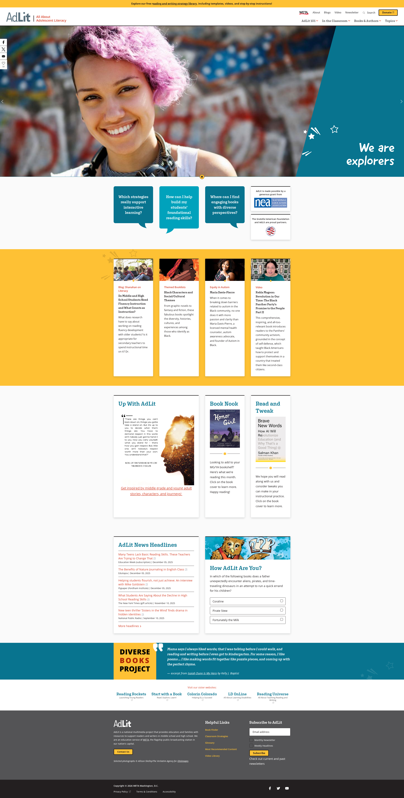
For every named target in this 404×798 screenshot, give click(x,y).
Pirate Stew (220, 611)
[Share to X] (3, 49)
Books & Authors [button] (366, 21)
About (316, 12)
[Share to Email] (3, 56)
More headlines (128, 626)
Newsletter (352, 12)
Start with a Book (166, 697)
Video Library (212, 755)
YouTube (286, 788)
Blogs (327, 12)
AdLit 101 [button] (308, 21)
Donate (390, 12)
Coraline (218, 601)
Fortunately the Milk (226, 620)
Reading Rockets (130, 697)
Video (338, 12)
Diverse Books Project (134, 661)
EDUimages (183, 761)
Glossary (209, 742)
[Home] (36, 19)
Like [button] (3, 63)
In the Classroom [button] (335, 21)
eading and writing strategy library (175, 3)
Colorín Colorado (201, 697)
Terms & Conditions (146, 791)
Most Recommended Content (221, 749)
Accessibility (169, 791)
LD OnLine (236, 697)
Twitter (278, 788)
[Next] (401, 101)
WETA (304, 12)
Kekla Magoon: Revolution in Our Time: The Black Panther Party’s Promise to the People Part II (270, 302)
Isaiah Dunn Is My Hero (202, 673)
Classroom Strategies (216, 736)
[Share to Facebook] (3, 42)
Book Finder (211, 729)
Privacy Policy (122, 791)
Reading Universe (272, 698)
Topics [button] (390, 21)
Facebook (269, 788)
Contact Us (123, 751)
